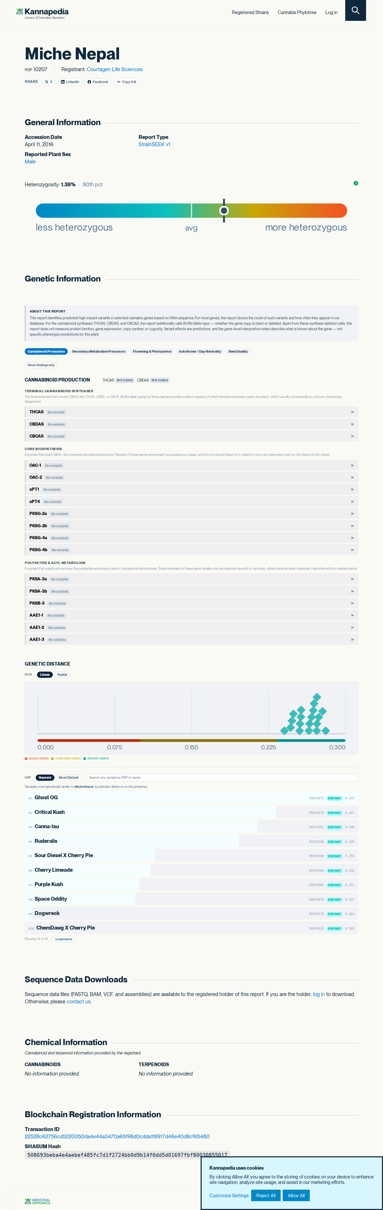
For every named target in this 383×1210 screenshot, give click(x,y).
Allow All (296, 1195)
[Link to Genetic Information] (352, 279)
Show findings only (41, 365)
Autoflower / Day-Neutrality (200, 351)
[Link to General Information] (352, 122)
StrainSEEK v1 (154, 144)
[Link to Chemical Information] (352, 1042)
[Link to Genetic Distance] (74, 664)
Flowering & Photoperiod (152, 351)
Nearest (45, 777)
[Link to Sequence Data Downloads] (352, 979)
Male (30, 161)
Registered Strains (250, 12)
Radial (62, 675)
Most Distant (69, 777)
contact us (79, 1001)
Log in (331, 12)
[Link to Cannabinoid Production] (94, 380)
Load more (63, 939)
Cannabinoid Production (46, 351)
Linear (45, 675)
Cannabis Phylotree (297, 12)
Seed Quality (238, 351)
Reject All (265, 1195)
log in (319, 994)
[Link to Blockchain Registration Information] (352, 1114)
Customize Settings (229, 1195)
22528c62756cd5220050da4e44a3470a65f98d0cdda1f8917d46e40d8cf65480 (117, 1136)
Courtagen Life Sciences (115, 69)
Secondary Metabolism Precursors (99, 351)
